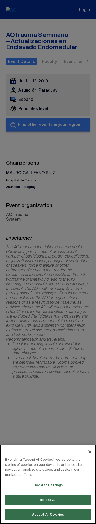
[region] (48, 484)
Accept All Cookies (48, 514)
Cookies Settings (48, 485)
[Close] (89, 452)
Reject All (48, 500)
